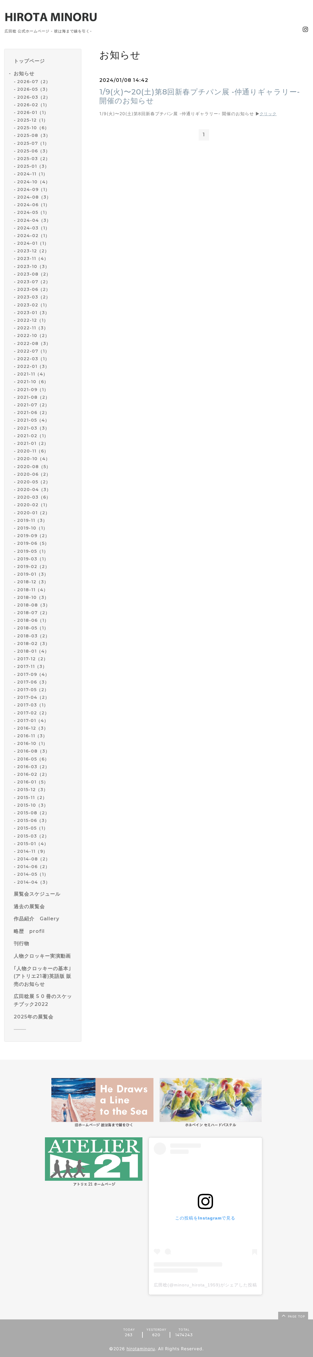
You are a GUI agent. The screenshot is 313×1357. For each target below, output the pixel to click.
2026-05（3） (33, 89)
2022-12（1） (32, 320)
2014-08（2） (33, 859)
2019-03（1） (33, 559)
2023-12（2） (33, 251)
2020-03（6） (34, 497)
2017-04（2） (33, 697)
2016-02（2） (33, 774)
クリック (268, 113)
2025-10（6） (33, 127)
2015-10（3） (32, 805)
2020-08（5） (34, 466)
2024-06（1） (33, 204)
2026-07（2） (33, 81)
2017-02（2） (33, 713)
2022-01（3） (33, 366)
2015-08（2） (33, 813)
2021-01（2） (33, 443)
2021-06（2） (33, 412)
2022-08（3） (34, 343)
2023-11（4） (33, 258)
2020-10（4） (33, 458)
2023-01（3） (33, 312)
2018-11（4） (32, 589)
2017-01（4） (33, 720)
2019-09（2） (33, 535)
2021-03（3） (33, 428)
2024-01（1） (33, 243)
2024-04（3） (34, 220)
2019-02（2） (33, 566)
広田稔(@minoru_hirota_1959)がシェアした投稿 (205, 1284)
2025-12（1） (32, 120)
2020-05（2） (33, 482)
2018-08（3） (33, 605)
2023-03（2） (33, 297)
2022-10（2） (33, 335)
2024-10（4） (33, 182)
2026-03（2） (33, 97)
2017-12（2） (32, 659)
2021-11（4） (32, 374)
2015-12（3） (32, 789)
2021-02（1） (33, 435)
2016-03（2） (33, 766)
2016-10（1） (32, 743)
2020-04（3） (34, 489)
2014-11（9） (32, 851)
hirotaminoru (141, 1348)
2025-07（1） (33, 143)
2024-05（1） (33, 212)
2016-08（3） (33, 751)
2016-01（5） (32, 782)
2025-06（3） (33, 151)
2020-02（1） (33, 505)
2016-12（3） (32, 728)
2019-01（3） (33, 574)
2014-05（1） (33, 874)
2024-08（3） (34, 197)
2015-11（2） (32, 797)
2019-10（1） (32, 528)
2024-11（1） (32, 174)
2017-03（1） (32, 705)
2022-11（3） (32, 328)
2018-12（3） (33, 582)
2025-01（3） (33, 166)
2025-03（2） (33, 158)
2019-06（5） (33, 543)
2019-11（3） (32, 520)
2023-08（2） (34, 274)
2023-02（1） (33, 305)
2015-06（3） (33, 820)
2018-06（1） (33, 620)
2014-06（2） (33, 866)
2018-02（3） (33, 643)
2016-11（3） (32, 736)
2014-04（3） (33, 882)
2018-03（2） (33, 636)
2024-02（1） (33, 235)
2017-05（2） (33, 689)
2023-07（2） (33, 281)
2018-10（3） (33, 597)
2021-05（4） (33, 420)
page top (296, 1316)
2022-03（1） (33, 358)
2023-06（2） (33, 289)
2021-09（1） (33, 389)
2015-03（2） (33, 836)
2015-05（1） (32, 828)
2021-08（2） (33, 397)
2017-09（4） (33, 674)
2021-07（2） (33, 405)
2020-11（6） (33, 451)
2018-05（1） (33, 628)
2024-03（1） (33, 228)
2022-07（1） (33, 351)
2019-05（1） (32, 551)
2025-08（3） (33, 135)
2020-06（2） (34, 474)
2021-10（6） (33, 381)
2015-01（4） (33, 843)
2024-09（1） (33, 189)
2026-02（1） (33, 105)
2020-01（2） (33, 512)
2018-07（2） (33, 612)
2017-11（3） (32, 666)
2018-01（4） (33, 651)
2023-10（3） (33, 266)
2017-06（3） (33, 682)
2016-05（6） (33, 759)
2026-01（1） (33, 112)
